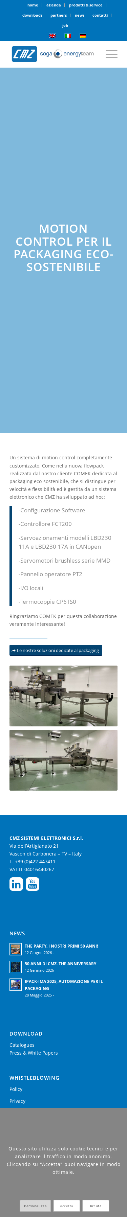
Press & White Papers (33, 1053)
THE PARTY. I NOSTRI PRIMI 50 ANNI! (61, 946)
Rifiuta (96, 1205)
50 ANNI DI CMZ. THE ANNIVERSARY (60, 963)
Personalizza (35, 1205)
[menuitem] (33, 5)
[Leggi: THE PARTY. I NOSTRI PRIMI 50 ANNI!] (15, 949)
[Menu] (108, 54)
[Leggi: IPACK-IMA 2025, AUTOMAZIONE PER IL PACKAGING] (15, 984)
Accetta (66, 1205)
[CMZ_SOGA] (52, 54)
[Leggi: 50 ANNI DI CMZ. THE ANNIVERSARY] (15, 967)
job (65, 25)
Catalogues (22, 1045)
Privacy (17, 1101)
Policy (15, 1089)
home (32, 4)
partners (58, 15)
